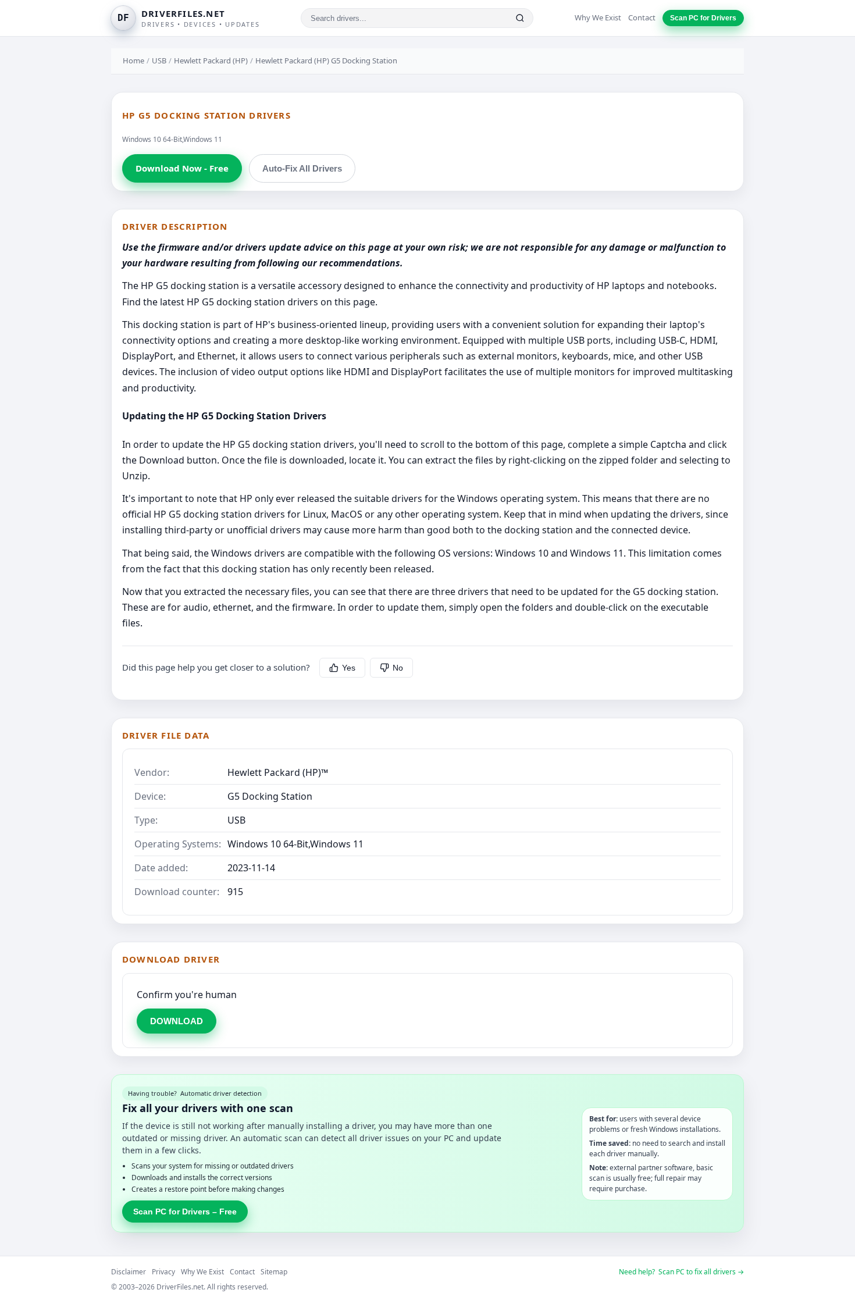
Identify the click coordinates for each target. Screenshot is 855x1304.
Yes (348, 667)
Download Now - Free (182, 168)
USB (159, 60)
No (398, 667)
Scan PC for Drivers (703, 18)
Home (133, 60)
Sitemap (274, 1272)
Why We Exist (598, 17)
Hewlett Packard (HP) (211, 60)
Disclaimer (128, 1272)
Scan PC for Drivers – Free (185, 1211)
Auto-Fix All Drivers (302, 168)
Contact (642, 17)
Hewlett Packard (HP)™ (277, 772)
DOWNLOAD (176, 1021)
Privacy (163, 1272)
